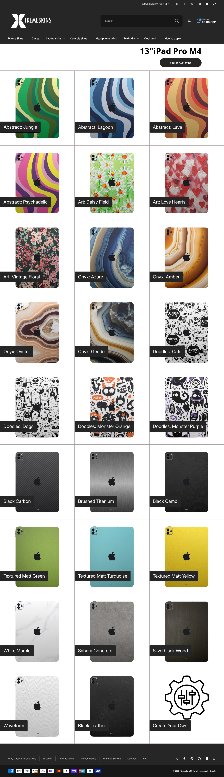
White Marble (17, 650)
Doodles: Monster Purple (178, 426)
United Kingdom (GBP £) (154, 3)
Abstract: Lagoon (95, 127)
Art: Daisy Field (93, 202)
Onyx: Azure (90, 277)
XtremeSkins (185, 771)
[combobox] (142, 21)
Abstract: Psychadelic (25, 202)
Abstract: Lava (167, 127)
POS (191, 771)
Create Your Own (170, 725)
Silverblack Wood (170, 650)
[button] (206, 20)
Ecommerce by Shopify (206, 771)
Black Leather (92, 725)
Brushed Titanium (96, 501)
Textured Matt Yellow (174, 576)
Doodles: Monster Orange (104, 426)
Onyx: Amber (166, 277)
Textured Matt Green (24, 576)
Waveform (13, 725)
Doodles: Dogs (18, 426)
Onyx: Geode (91, 351)
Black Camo (165, 501)
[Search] (176, 21)
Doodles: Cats (167, 351)
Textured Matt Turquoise (102, 576)
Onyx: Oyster (16, 351)
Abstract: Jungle (20, 127)
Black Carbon (17, 501)
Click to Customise (180, 62)
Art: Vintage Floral (21, 277)
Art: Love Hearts (169, 202)
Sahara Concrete (95, 650)
